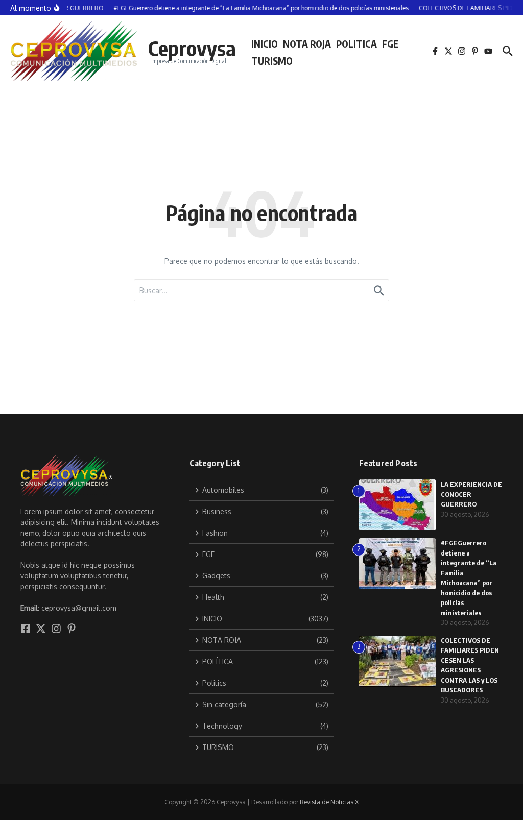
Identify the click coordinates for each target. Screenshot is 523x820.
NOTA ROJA (307, 44)
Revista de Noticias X (329, 802)
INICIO (264, 44)
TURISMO (272, 61)
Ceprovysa (192, 48)
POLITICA (356, 44)
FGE (390, 44)
